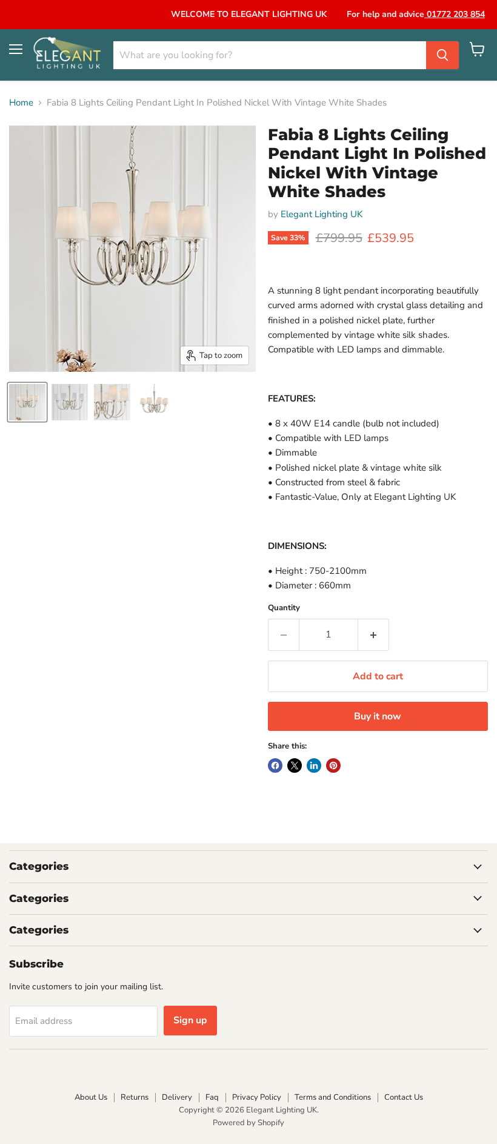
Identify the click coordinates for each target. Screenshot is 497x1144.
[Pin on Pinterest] (333, 765)
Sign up (190, 1020)
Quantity (284, 608)
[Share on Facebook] (275, 765)
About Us (91, 1097)
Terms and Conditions (333, 1097)
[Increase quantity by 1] (373, 634)
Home (21, 103)
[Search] (442, 55)
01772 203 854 (454, 14)
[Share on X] (294, 765)
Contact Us (403, 1097)
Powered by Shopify (248, 1122)
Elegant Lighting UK (321, 214)
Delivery (177, 1097)
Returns (134, 1097)
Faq (212, 1097)
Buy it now (377, 716)
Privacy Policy (256, 1097)
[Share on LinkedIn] (314, 765)
